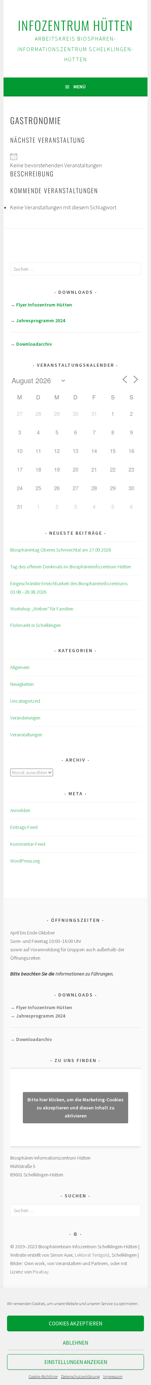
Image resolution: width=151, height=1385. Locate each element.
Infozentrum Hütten (75, 25)
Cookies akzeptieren (75, 1323)
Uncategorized (25, 701)
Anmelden (20, 810)
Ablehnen (75, 1342)
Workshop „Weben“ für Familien (41, 609)
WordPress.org (25, 861)
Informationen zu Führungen (83, 974)
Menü (79, 86)
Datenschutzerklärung (80, 1376)
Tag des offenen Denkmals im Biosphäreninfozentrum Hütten (70, 566)
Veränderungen (25, 718)
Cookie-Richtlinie (43, 1376)
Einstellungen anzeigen (75, 1362)
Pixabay (40, 1272)
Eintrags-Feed (24, 827)
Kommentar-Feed (27, 844)
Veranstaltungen (26, 734)
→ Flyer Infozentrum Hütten (41, 305)
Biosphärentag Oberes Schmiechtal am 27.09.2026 (60, 550)
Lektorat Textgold (92, 1255)
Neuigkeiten (22, 684)
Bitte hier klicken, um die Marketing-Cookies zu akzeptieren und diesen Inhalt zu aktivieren (75, 1107)
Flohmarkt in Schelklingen (35, 625)
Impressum (113, 1376)
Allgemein (19, 667)
